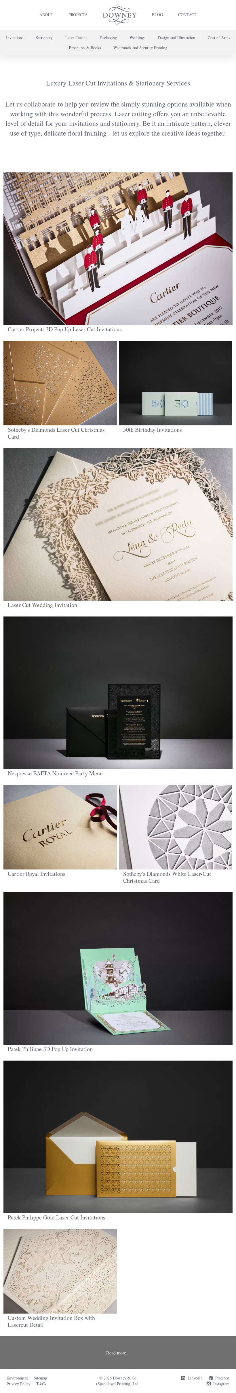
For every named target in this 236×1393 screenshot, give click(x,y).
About (46, 14)
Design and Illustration (176, 37)
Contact (187, 14)
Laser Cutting (76, 37)
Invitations (14, 37)
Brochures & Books (85, 47)
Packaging (108, 37)
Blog (157, 14)
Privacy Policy (19, 1383)
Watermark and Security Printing (140, 47)
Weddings (137, 37)
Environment (17, 1378)
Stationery (44, 37)
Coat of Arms (219, 37)
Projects (77, 14)
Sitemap (40, 1378)
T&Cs (41, 1383)
